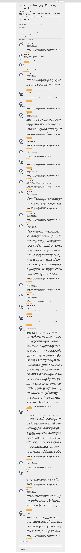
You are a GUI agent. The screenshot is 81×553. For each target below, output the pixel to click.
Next (27, 541)
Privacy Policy (27, 549)
